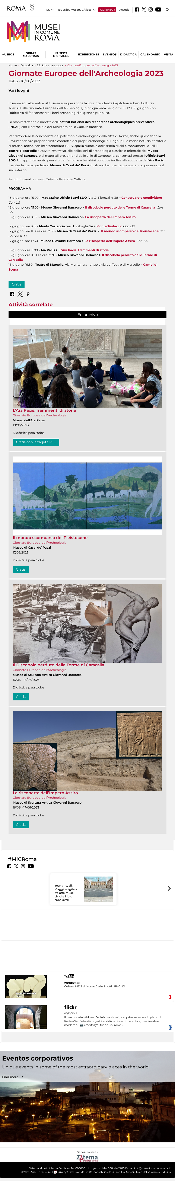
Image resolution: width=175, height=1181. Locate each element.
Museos (8, 54)
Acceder (125, 9)
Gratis (16, 284)
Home (13, 65)
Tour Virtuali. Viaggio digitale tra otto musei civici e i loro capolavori (66, 893)
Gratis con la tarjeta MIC (36, 442)
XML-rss (166, 1172)
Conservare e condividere (141, 198)
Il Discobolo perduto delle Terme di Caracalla (58, 664)
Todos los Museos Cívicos (74, 9)
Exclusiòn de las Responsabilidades (90, 1172)
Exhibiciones (88, 54)
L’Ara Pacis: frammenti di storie (44, 410)
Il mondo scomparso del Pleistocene (50, 537)
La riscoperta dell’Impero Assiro (110, 217)
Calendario (150, 54)
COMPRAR (107, 9)
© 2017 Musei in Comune (36, 1172)
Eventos (110, 54)
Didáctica (128, 54)
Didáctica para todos (50, 65)
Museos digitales (61, 54)
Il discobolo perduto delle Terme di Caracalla (120, 207)
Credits (119, 1172)
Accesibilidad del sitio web (142, 1172)
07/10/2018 (113, 1019)
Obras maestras (31, 54)
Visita (168, 54)
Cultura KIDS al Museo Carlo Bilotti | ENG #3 (94, 986)
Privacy (61, 1172)
